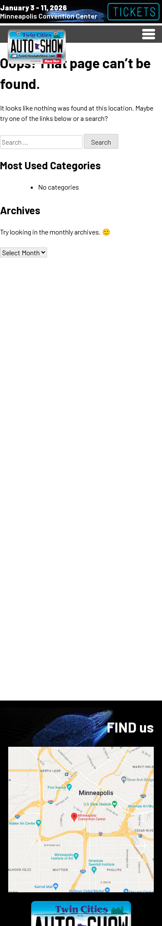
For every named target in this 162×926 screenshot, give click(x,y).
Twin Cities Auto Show (36, 46)
